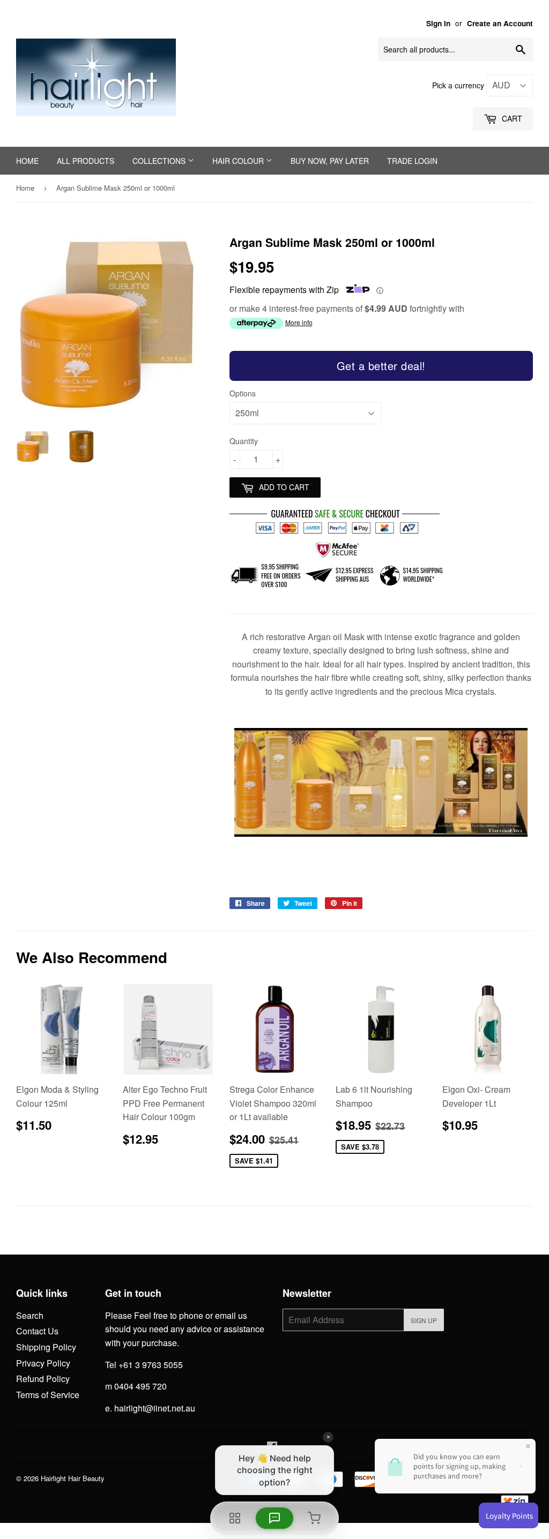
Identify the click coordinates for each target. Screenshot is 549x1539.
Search (29, 1315)
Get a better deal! (381, 365)
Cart (511, 118)
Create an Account (500, 23)
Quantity (243, 441)
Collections (160, 160)
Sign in (438, 23)
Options (242, 393)
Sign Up (424, 1320)
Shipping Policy (46, 1347)
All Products (85, 160)
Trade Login (412, 160)
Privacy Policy (43, 1363)
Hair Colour (239, 160)
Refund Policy (43, 1378)
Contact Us (37, 1331)
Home (27, 160)
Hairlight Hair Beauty (73, 1478)
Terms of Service (47, 1394)
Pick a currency (459, 85)
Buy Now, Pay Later (330, 160)
